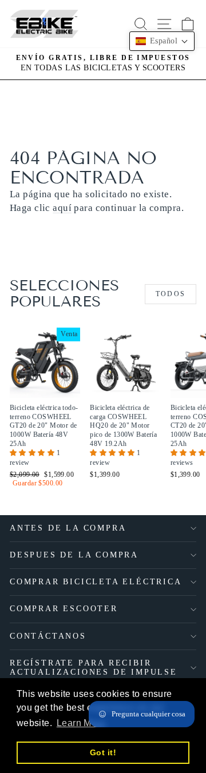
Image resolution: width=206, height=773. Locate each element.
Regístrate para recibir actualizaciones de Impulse (93, 667)
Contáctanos (48, 636)
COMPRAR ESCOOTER (64, 608)
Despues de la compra (74, 555)
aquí (62, 207)
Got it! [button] (103, 752)
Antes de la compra (68, 528)
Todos (171, 294)
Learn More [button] (81, 723)
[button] (33, 453)
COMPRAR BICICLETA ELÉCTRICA (96, 581)
